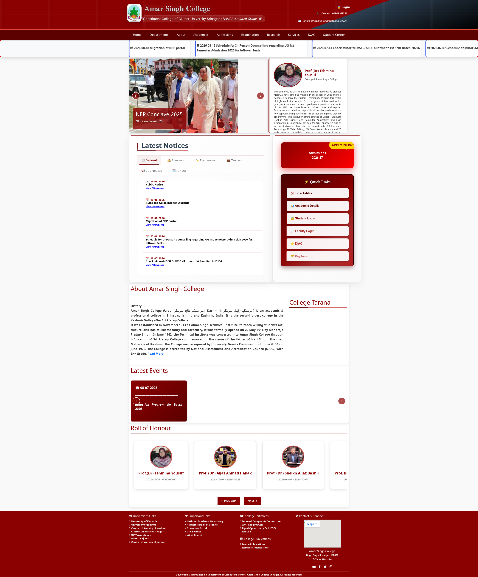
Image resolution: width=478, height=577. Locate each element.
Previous (230, 501)
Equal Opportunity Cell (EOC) (259, 528)
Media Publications (253, 544)
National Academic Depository (205, 521)
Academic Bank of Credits (202, 524)
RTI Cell (246, 531)
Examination (250, 35)
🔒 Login (343, 7)
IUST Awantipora (141, 535)
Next (251, 501)
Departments (159, 35)
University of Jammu (143, 524)
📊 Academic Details (305, 205)
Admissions (225, 35)
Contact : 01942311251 (334, 13)
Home (137, 35)
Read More (155, 354)
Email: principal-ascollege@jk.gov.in (325, 20)
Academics (201, 35)
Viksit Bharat (194, 535)
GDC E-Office (194, 531)
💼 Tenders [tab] (234, 160)
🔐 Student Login (303, 218)
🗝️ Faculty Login (302, 231)
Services (294, 35)
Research (273, 35)
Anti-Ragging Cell (252, 524)
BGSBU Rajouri (140, 538)
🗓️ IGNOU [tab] (179, 170)
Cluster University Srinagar (147, 531)
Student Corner (334, 35)
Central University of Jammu (148, 542)
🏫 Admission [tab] (176, 160)
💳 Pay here (299, 256)
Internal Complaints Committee (261, 521)
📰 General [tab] (149, 160)
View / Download (155, 195)
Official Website (322, 559)
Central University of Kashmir (149, 528)
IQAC (311, 35)
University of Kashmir (144, 521)
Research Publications (255, 547)
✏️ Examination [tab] (206, 160)
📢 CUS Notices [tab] (151, 170)
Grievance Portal (197, 528)
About (181, 35)
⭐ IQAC (296, 243)
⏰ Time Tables (301, 193)
